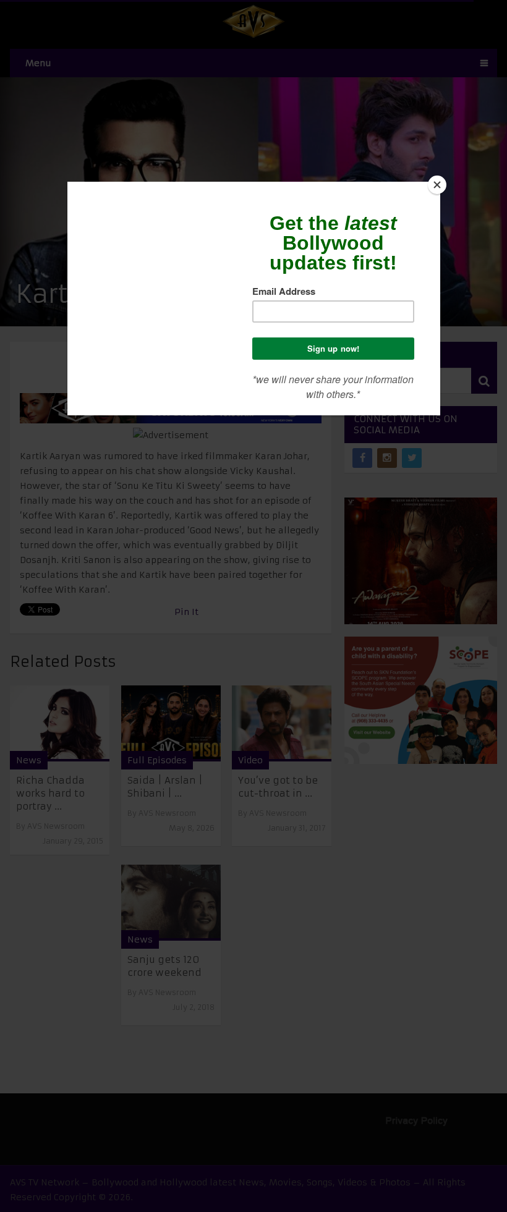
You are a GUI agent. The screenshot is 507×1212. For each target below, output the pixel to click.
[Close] (437, 185)
